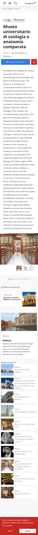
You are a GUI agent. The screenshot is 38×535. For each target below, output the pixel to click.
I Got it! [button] (10, 531)
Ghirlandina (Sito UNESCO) (25, 412)
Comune (6, 336)
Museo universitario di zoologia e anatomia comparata (23, 466)
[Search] (15, 3)
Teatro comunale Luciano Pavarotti (24, 479)
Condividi (16, 62)
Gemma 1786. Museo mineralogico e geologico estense (24, 439)
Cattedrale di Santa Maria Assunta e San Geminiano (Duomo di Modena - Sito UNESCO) (24, 384)
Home (4, 9)
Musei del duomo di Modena (22, 398)
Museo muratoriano (22, 493)
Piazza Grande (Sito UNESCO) (22, 370)
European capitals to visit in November (12, 298)
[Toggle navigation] (4, 3)
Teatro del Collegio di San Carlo (24, 425)
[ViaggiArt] (10, 3)
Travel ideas (8, 295)
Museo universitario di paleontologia (23, 452)
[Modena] (19, 322)
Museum (17, 9)
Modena (10, 9)
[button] (35, 249)
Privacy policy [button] (7, 525)
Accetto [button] (28, 531)
